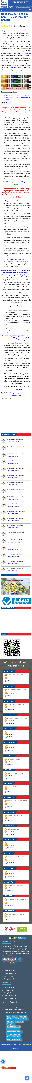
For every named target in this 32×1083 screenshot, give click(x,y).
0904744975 (11, 520)
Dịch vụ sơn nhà (11, 67)
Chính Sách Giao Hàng (13, 1034)
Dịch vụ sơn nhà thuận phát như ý (14, 1009)
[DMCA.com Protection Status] (13, 937)
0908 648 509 (10, 789)
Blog (8, 1016)
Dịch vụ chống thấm (10, 970)
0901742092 (11, 513)
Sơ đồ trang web (9, 987)
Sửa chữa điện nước (10, 976)
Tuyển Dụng (19, 1021)
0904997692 (11, 549)
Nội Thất (24, 1018)
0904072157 (11, 535)
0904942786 (11, 542)
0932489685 (11, 570)
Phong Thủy (10, 1024)
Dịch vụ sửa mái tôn (10, 973)
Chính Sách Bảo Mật (13, 1029)
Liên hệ (15, 1016)
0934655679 (11, 449)
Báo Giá (9, 1018)
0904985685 (11, 499)
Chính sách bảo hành (10, 998)
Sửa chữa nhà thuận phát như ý (13, 1007)
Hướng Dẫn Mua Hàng (13, 1036)
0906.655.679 (10, 1068)
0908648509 (11, 463)
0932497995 (11, 477)
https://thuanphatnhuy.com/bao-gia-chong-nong (18, 95)
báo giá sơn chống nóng (20, 182)
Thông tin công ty (9, 990)
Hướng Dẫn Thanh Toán (14, 1039)
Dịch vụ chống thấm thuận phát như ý (15, 1012)
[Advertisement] (16, 415)
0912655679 (10, 678)
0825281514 (10, 734)
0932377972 (11, 563)
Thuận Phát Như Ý (24, 1044)
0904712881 (11, 492)
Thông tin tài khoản (9, 993)
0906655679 (11, 441)
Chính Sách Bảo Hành (13, 1026)
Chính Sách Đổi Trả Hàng (14, 1031)
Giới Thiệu (23, 1016)
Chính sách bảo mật (10, 995)
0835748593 (11, 556)
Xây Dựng (10, 1021)
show (9, 102)
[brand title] (10, 929)
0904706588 (11, 470)
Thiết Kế (17, 1018)
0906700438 (11, 506)
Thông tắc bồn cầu (9, 979)
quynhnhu (8, 22)
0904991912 (11, 527)
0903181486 (11, 484)
